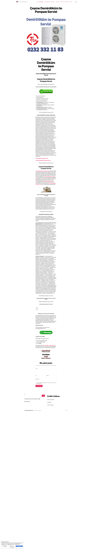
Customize (5, 546)
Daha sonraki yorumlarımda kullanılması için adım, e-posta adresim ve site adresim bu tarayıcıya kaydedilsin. (46, 383)
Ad (36, 375)
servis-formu (62, 1)
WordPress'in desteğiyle (37, 410)
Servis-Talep (66, 1)
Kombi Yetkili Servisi (30, 410)
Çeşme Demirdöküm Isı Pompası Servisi (43, 160)
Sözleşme (49, 402)
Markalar (52, 1)
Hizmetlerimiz (41, 1)
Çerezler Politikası (51, 399)
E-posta (47, 375)
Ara (43, 395)
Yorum (37, 368)
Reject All (12, 546)
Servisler (70, 1)
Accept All (19, 546)
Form (37, 1)
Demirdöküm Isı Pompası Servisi (42, 158)
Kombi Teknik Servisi (47, 1)
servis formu (57, 1)
